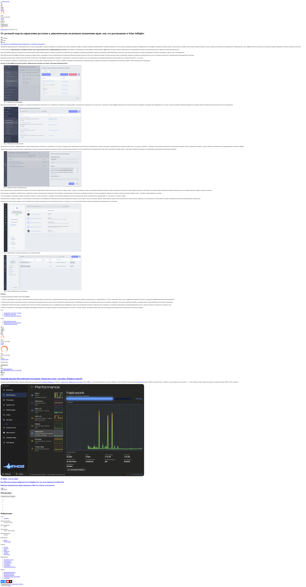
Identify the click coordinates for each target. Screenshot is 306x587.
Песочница (7, 554)
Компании (6, 551)
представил (79, 382)
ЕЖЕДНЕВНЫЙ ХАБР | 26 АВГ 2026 (11, 370)
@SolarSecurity (5, 359)
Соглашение (7, 565)
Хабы (5, 550)
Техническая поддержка (16, 584)
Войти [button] (2, 10)
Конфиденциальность (10, 567)
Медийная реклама (9, 573)
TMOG (89, 382)
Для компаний (8, 562)
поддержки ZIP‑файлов (47, 382)
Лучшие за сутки (5, 496)
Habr (9, 585)
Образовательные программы (12, 576)
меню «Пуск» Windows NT (68, 382)
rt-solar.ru (6, 518)
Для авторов (7, 561)
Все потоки (6, 1)
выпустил (141, 382)
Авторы (6, 553)
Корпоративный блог (9, 572)
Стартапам (7, 578)
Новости (6, 548)
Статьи (6, 547)
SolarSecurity (4, 29)
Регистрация (7, 541)
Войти (5, 540)
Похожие (13, 496)
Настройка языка (5, 584)
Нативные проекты (9, 575)
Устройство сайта (8, 559)
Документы (7, 564)
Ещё (5, 489)
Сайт (2, 344)
